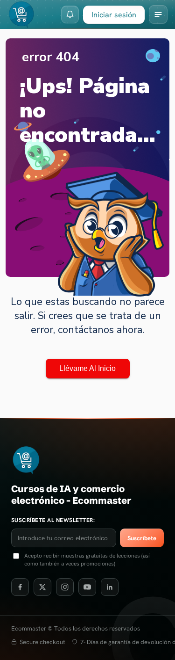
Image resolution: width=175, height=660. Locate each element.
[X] (42, 587)
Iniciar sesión (113, 15)
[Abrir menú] (158, 14)
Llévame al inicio (87, 368)
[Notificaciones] (70, 14)
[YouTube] (87, 587)
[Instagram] (65, 587)
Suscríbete (141, 538)
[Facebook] (20, 587)
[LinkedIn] (110, 587)
